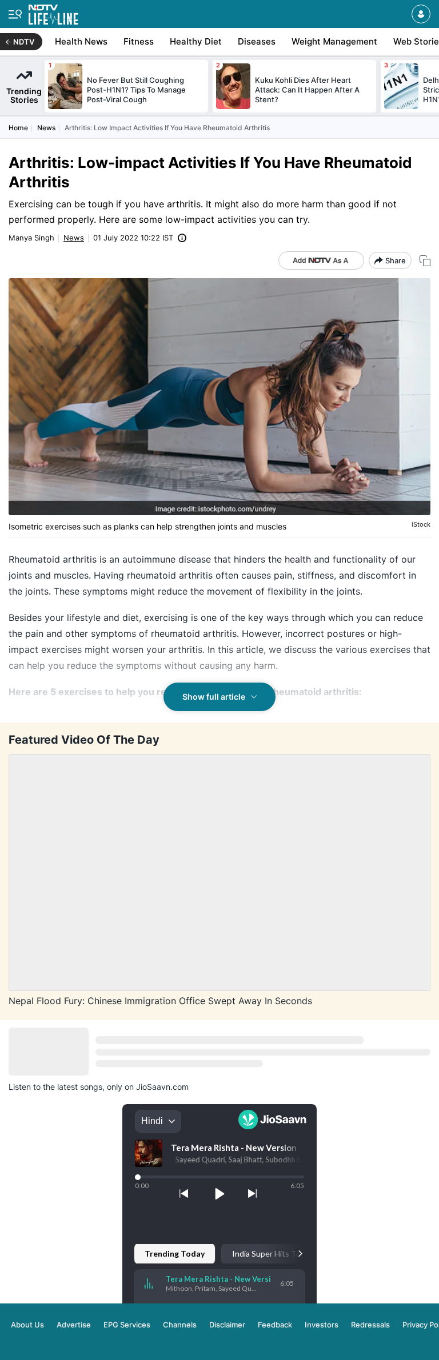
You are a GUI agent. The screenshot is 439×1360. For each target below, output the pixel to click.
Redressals (370, 1324)
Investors (321, 1324)
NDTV (23, 41)
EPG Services (126, 1324)
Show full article (213, 696)
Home (18, 127)
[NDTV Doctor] (53, 12)
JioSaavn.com (162, 1087)
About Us (27, 1324)
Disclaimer (227, 1324)
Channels (180, 1324)
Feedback (275, 1324)
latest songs (79, 1087)
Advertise (74, 1324)
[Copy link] (425, 260)
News (46, 127)
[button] (421, 14)
